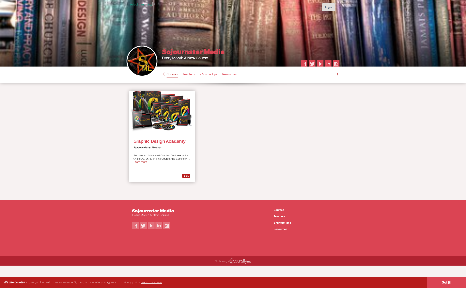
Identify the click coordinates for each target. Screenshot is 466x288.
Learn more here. (151, 282)
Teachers (189, 74)
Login (328, 7)
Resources (229, 74)
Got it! (446, 282)
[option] (175, 74)
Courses (172, 74)
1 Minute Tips (208, 74)
